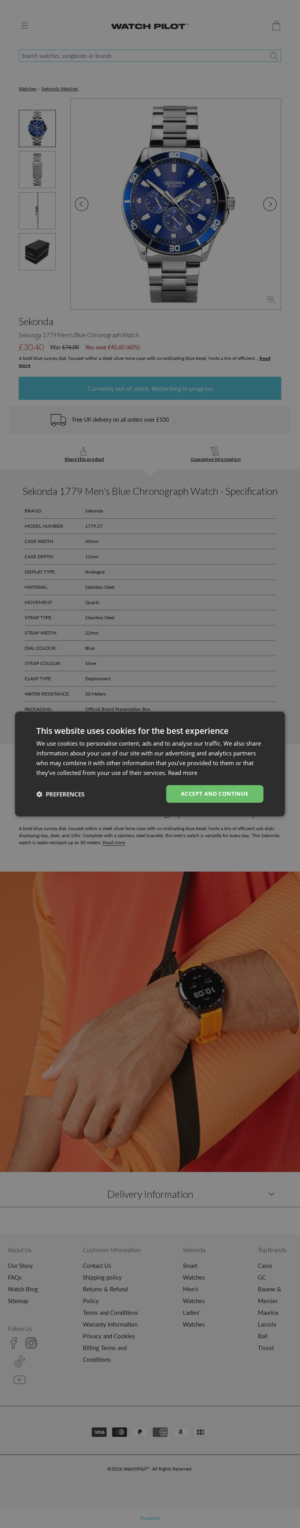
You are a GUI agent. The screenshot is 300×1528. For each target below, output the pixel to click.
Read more (182, 773)
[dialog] (150, 764)
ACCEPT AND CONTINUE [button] (215, 793)
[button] (60, 794)
